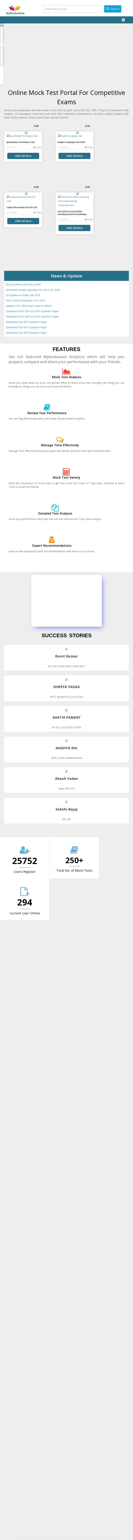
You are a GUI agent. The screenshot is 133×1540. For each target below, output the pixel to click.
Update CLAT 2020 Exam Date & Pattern (29, 305)
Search (115, 9)
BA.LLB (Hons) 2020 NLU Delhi (23, 284)
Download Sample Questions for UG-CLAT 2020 (33, 289)
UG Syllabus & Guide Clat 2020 (23, 295)
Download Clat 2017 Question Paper (26, 327)
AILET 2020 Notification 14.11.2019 (25, 300)
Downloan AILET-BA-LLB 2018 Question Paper (32, 316)
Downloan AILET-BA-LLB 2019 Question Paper (32, 311)
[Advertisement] (83, 601)
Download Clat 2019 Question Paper (26, 322)
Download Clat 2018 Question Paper (26, 332)
